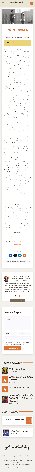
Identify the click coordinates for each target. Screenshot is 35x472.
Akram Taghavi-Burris (21, 276)
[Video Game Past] (5, 370)
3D (12, 242)
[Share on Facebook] (10, 255)
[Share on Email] (24, 255)
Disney (16, 244)
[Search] (31, 3)
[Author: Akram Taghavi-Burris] (6, 278)
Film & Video (13, 237)
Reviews (22, 237)
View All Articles (17, 300)
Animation (26, 242)
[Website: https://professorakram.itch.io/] (19, 296)
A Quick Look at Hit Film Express (21, 378)
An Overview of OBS (19, 387)
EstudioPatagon (23, 467)
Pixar (19, 244)
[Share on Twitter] (15, 255)
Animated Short (18, 242)
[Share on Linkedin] (20, 255)
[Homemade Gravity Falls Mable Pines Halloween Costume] (5, 399)
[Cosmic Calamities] (17, 420)
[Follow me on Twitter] (16, 296)
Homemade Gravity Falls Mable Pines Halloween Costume (21, 398)
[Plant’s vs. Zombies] (17, 432)
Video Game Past (17, 369)
